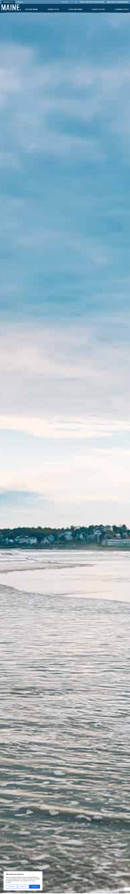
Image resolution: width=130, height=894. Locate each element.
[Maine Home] (11, 7)
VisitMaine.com (8, 2)
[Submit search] (75, 2)
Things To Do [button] (53, 9)
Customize (11, 886)
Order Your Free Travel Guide (92, 2)
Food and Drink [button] (75, 9)
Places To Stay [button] (98, 9)
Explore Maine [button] (31, 9)
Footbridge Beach (124, 892)
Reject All (23, 886)
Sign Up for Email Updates (118, 2)
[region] (23, 880)
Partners (20, 2)
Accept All (34, 886)
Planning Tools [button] (122, 9)
